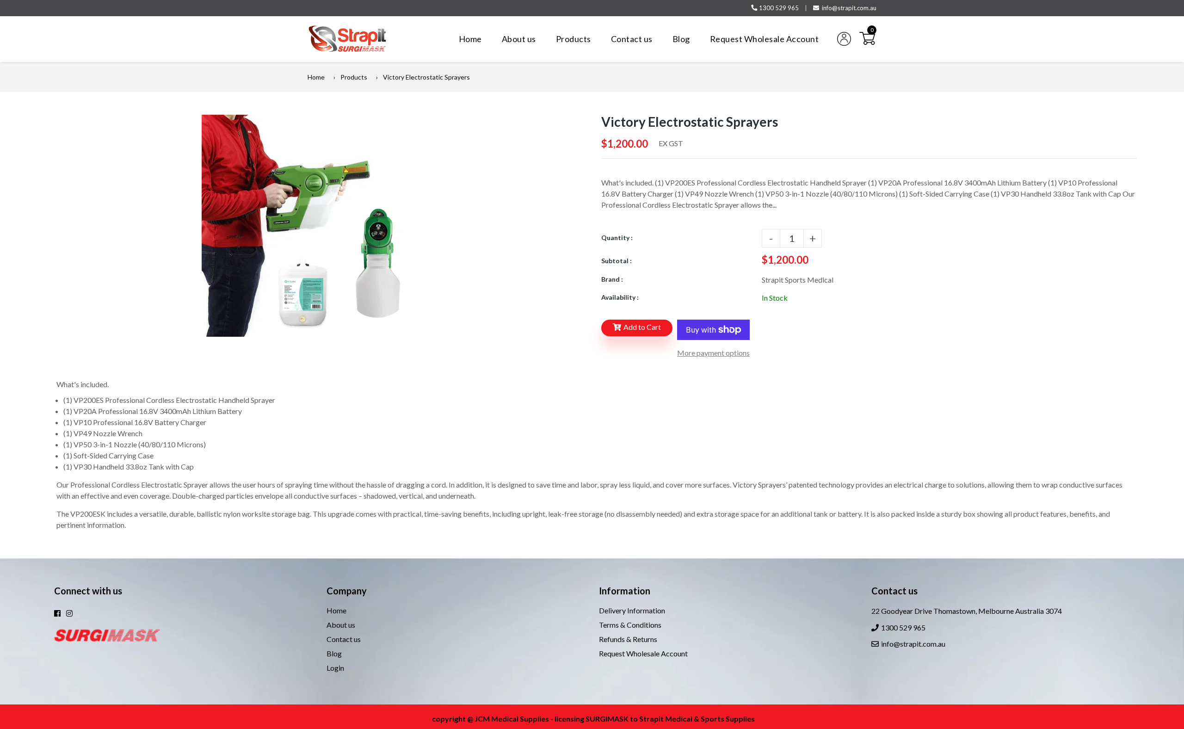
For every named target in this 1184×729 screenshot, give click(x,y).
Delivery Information (632, 610)
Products (353, 77)
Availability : (620, 297)
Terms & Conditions (630, 624)
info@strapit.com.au (849, 8)
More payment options (713, 352)
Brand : (612, 279)
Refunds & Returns (628, 639)
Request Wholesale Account (643, 653)
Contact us (344, 639)
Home (316, 77)
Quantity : (617, 237)
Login (335, 667)
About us (341, 624)
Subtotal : (616, 261)
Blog (334, 653)
